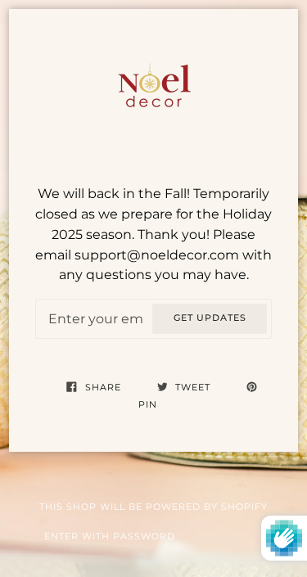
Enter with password (109, 536)
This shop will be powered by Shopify (153, 507)
